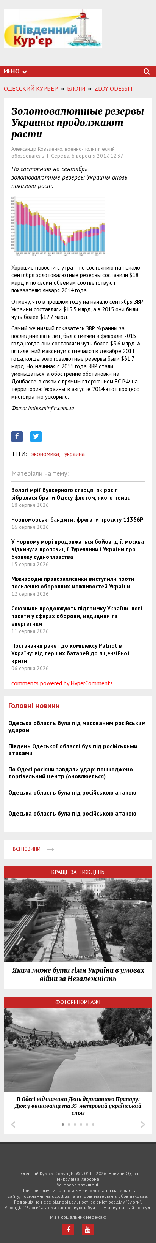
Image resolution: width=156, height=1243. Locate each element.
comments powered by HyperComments (62, 683)
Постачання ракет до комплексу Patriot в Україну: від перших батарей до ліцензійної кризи (70, 653)
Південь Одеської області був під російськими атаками (72, 749)
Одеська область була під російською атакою (72, 792)
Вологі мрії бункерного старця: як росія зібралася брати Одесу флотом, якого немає (70, 493)
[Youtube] (88, 1229)
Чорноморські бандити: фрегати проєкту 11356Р (77, 519)
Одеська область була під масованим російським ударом (77, 726)
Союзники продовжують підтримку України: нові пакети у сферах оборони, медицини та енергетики (76, 616)
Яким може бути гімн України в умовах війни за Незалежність (78, 974)
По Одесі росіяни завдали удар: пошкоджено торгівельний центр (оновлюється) (70, 772)
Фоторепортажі (78, 1002)
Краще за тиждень (78, 871)
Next (143, 1124)
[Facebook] (68, 1229)
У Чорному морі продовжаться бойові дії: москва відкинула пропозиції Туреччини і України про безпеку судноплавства (77, 549)
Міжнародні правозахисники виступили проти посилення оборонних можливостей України (72, 582)
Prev (13, 1124)
